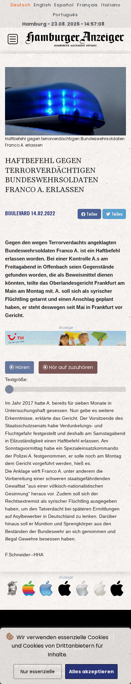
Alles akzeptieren (91, 671)
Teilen (91, 214)
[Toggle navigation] (12, 39)
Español (64, 5)
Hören (22, 367)
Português (65, 14)
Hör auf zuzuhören (70, 367)
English (42, 5)
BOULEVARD (17, 213)
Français (87, 5)
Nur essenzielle (37, 671)
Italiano (111, 5)
